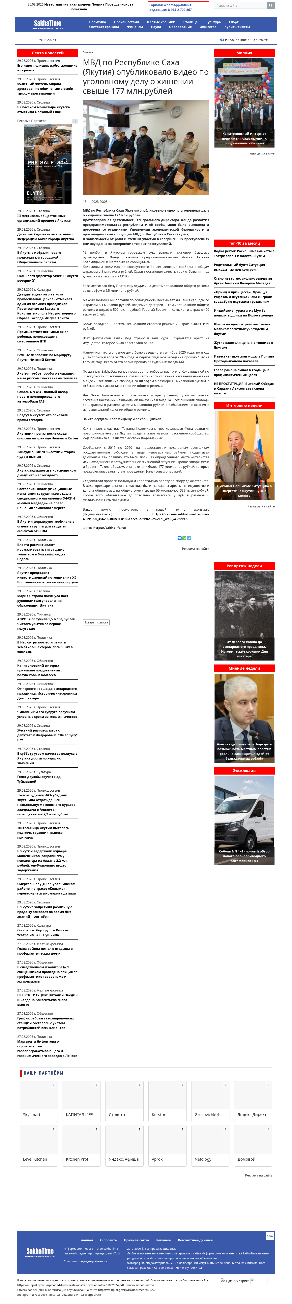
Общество (208, 27)
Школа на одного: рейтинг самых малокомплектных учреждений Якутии (242, 329)
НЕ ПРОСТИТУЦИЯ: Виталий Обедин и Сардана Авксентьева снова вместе (47, 1000)
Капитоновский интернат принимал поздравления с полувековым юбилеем (39, 670)
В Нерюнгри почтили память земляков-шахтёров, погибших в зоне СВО (45, 647)
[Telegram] (189, 538)
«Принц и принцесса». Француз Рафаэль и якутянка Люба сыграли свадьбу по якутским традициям (243, 297)
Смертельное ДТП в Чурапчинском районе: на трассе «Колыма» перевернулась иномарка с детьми (46, 889)
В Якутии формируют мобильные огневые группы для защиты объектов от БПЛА (45, 526)
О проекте (108, 1240)
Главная (86, 1240)
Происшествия (126, 22)
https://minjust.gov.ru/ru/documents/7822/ (126, 1290)
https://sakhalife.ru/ (109, 527)
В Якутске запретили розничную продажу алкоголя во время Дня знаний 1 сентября (44, 912)
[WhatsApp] (184, 538)
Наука (156, 27)
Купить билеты (237, 27)
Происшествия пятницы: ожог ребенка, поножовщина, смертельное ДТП (42, 336)
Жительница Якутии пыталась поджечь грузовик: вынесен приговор (43, 833)
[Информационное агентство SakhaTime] (48, 23)
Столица (190, 22)
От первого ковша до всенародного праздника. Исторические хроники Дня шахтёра (47, 693)
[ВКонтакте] (180, 538)
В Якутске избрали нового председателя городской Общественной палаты (39, 257)
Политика (97, 22)
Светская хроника (104, 27)
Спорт (234, 22)
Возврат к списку (96, 622)
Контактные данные (195, 1240)
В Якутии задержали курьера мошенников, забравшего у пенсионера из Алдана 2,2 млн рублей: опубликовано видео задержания (43, 860)
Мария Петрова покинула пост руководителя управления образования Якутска (42, 601)
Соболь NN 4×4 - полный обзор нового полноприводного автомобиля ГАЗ (42, 397)
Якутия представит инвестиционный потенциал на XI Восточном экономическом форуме (47, 577)
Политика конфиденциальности (85, 1261)
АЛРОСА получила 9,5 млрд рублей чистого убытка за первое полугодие (46, 624)
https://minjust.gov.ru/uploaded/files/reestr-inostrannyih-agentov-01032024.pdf (70, 1285)
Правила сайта (136, 1240)
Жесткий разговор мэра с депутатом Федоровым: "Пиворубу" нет (47, 735)
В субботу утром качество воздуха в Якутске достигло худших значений (47, 758)
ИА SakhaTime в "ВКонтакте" (246, 40)
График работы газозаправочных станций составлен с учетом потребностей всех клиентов (45, 1023)
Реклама (163, 1240)
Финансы (135, 27)
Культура (213, 22)
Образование (180, 27)
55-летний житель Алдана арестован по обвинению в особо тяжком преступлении (45, 89)
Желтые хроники (161, 22)
